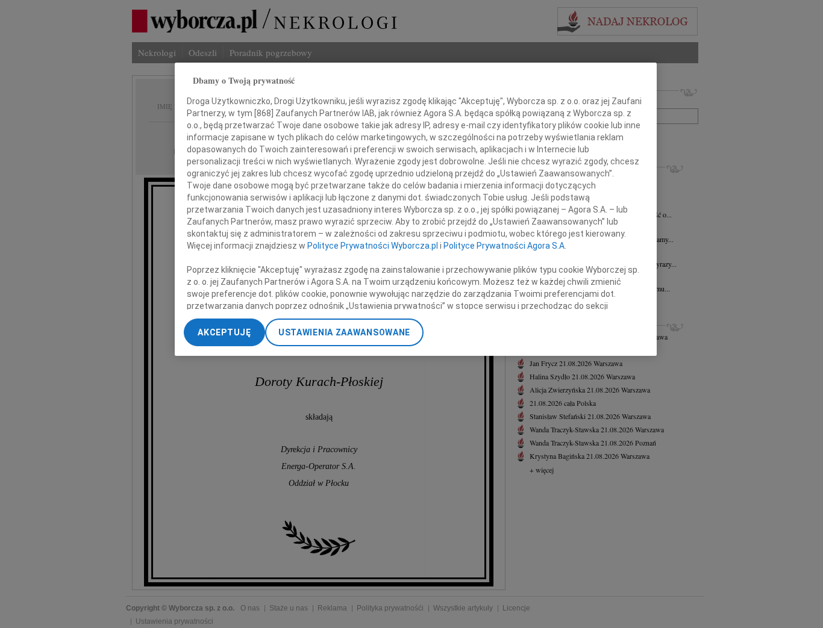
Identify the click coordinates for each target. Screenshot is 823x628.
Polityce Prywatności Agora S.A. (504, 246)
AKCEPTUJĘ (224, 332)
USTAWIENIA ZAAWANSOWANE (344, 332)
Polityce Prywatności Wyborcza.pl (372, 246)
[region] (416, 209)
